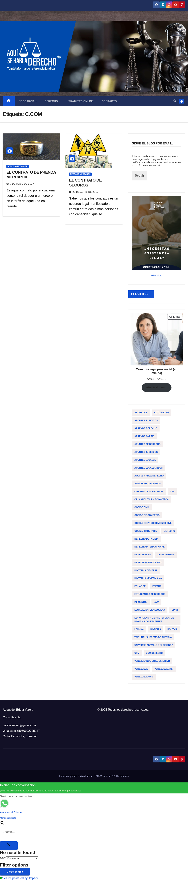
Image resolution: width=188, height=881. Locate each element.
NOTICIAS (155, 629)
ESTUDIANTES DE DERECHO (149, 594)
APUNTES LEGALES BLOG (148, 468)
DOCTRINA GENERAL (146, 570)
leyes (175, 610)
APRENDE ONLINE (144, 436)
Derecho (52, 101)
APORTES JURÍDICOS (146, 420)
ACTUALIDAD (161, 412)
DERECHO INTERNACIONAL (149, 546)
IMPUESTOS (140, 602)
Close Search (15, 871)
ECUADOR (140, 586)
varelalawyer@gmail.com (19, 725)
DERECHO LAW (142, 554)
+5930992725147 (28, 730)
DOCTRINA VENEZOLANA (148, 578)
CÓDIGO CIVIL (141, 507)
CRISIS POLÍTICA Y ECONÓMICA (151, 499)
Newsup (107, 776)
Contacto (109, 101)
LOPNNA (139, 629)
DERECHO (169, 531)
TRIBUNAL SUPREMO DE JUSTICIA (153, 637)
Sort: (3, 858)
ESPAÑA (157, 586)
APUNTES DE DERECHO (147, 444)
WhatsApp (156, 275)
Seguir (139, 175)
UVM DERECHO (154, 653)
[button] (174, 101)
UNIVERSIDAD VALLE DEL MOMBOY (153, 645)
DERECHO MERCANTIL (18, 166)
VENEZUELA (141, 669)
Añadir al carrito (156, 387)
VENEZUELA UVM (143, 676)
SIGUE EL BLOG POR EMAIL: (153, 143)
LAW (156, 602)
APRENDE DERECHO (145, 428)
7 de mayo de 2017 (22, 184)
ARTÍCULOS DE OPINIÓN (147, 483)
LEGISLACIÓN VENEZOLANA (149, 610)
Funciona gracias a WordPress (76, 776)
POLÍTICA (172, 629)
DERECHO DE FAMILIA (146, 539)
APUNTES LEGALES (145, 460)
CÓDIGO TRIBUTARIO (145, 531)
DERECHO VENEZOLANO (147, 562)
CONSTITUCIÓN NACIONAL (148, 491)
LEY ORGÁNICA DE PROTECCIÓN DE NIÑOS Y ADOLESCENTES (154, 620)
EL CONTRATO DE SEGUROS (85, 182)
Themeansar (122, 776)
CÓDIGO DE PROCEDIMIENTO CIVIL (153, 523)
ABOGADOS (140, 412)
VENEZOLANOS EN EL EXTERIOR (152, 661)
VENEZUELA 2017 (163, 669)
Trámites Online (81, 101)
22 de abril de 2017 (85, 192)
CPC (172, 491)
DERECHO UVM (166, 554)
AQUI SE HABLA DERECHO (149, 475)
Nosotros (27, 101)
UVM (136, 653)
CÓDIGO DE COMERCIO (147, 515)
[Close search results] (9, 845)
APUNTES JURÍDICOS (146, 452)
